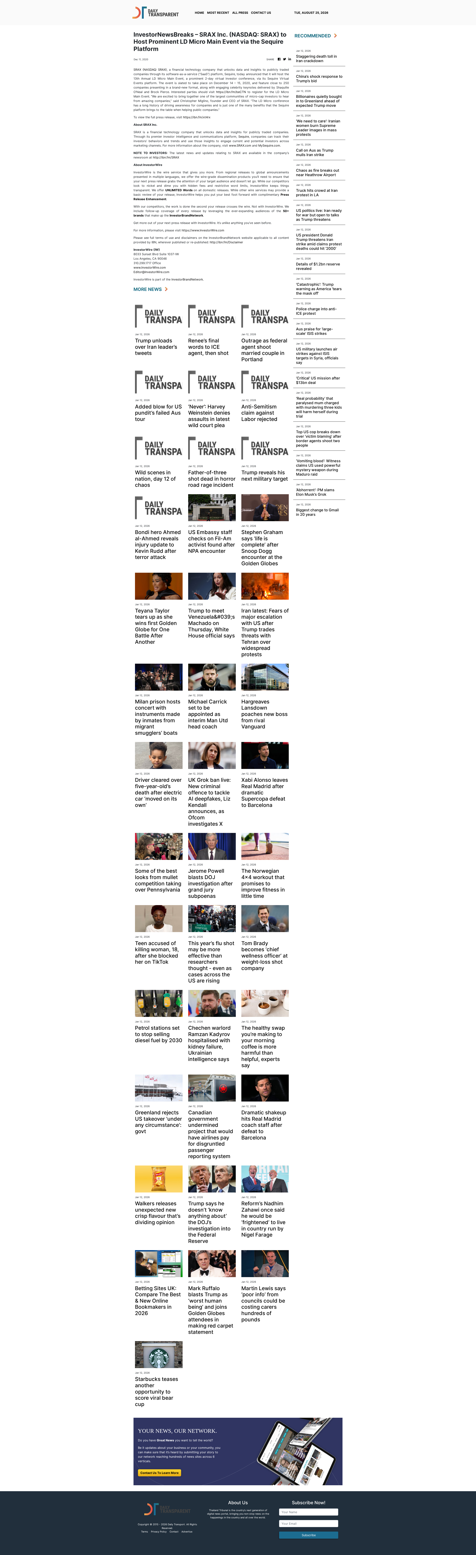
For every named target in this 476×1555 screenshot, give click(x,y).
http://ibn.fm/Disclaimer (226, 242)
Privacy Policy (159, 1531)
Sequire (243, 136)
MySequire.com (269, 145)
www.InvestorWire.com (150, 267)
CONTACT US (261, 13)
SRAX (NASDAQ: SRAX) (150, 69)
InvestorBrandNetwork (187, 279)
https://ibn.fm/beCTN (231, 92)
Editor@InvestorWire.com (151, 272)
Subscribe (309, 1535)
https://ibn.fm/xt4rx (196, 117)
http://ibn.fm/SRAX (166, 157)
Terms (144, 1531)
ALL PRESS (240, 13)
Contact (174, 1531)
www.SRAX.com (240, 145)
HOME (199, 13)
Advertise (186, 1531)
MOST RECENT (218, 13)
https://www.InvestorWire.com (203, 230)
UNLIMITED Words (179, 190)
